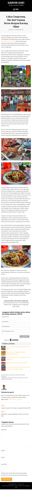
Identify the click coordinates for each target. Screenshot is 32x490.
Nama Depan (5, 321)
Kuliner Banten (11, 377)
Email (3, 457)
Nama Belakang (6, 326)
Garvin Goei (16, 2)
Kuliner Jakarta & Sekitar (14, 375)
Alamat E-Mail (5, 316)
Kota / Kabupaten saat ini (8, 331)
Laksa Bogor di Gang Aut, (8, 41)
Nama (3, 450)
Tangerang (3, 376)
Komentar (4, 429)
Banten (6, 375)
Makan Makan (22, 375)
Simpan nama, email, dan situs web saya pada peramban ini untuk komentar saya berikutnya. (14, 474)
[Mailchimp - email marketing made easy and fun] (11, 339)
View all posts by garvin (15, 399)
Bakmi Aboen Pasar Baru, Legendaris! (16, 363)
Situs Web (4, 464)
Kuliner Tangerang (18, 377)
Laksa (24, 377)
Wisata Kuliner (9, 379)
